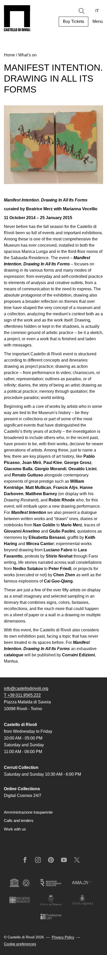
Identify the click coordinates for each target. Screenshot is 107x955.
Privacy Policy (63, 937)
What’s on (27, 55)
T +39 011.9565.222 (22, 695)
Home (9, 55)
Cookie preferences (20, 944)
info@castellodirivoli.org (26, 688)
